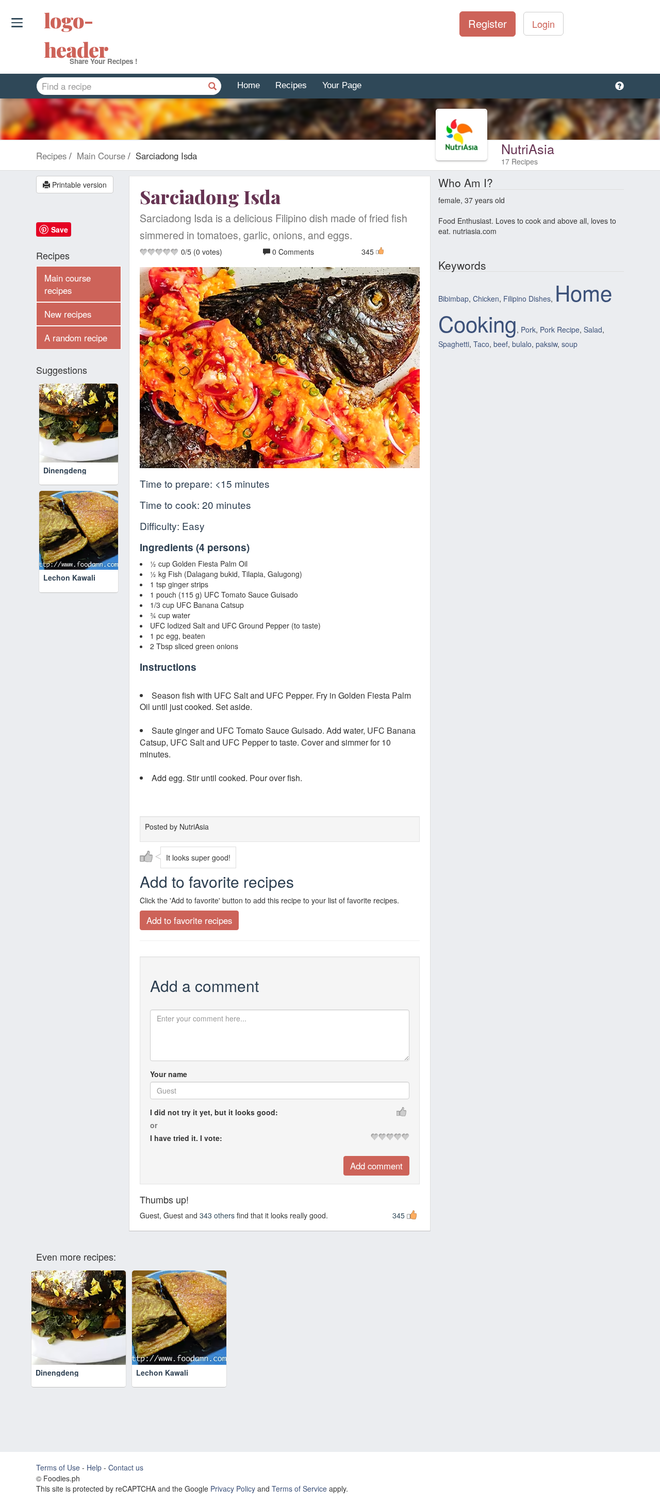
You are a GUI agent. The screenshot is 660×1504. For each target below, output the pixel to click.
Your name (168, 1074)
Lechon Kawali (69, 577)
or (153, 1125)
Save (59, 229)
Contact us (125, 1467)
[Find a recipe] (212, 86)
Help (94, 1467)
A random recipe (75, 338)
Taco (481, 344)
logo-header (45, 34)
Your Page (341, 85)
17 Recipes (519, 161)
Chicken (486, 298)
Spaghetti (453, 344)
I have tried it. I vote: (186, 1138)
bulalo (522, 344)
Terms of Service (299, 1488)
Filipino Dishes (527, 298)
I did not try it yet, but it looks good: (214, 1112)
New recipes (67, 314)
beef (500, 344)
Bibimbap (453, 298)
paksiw (546, 344)
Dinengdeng (65, 470)
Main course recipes (67, 284)
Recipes (291, 85)
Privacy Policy (232, 1488)
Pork (528, 329)
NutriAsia (527, 148)
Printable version (78, 184)
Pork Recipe (560, 329)
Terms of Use (58, 1467)
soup (570, 344)
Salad (593, 329)
